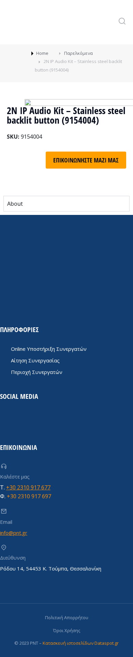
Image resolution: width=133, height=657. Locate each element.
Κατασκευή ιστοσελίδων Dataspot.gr (81, 643)
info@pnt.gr (13, 532)
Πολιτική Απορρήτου (66, 617)
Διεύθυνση (13, 557)
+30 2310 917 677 (28, 487)
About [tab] (15, 203)
